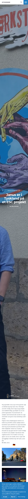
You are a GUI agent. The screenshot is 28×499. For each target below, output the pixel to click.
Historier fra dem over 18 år (14, 190)
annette (12, 395)
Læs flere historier (14, 206)
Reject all (13, 496)
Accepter (5, 496)
